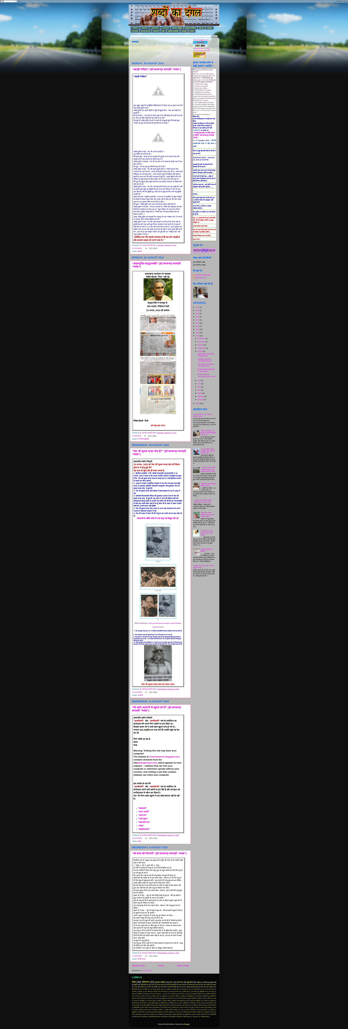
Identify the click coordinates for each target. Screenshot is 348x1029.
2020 (198, 307)
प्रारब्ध (179, 1003)
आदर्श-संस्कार (197, 989)
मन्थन (180, 987)
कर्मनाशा (133, 994)
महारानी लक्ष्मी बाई (212, 1005)
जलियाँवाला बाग (191, 996)
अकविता (168, 989)
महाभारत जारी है (202, 1005)
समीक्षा (198, 982)
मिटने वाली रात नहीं (146, 1007)
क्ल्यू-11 (188, 994)
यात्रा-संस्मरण (182, 984)
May (199, 387)
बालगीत (172, 1005)
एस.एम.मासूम (194, 991)
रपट (170, 982)
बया (203, 1003)
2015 (198, 320)
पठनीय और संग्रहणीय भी (196, 1000)
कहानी (214, 984)
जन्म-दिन (149, 987)
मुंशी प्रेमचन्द (156, 1007)
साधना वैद (146, 1014)
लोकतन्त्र (195, 987)
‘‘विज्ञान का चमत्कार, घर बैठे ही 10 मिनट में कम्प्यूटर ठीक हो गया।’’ (208, 433)
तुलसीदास (163, 998)
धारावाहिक (142, 1000)
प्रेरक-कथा (151, 984)
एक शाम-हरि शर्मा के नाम (174, 991)
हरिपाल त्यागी (137, 1016)
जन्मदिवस (183, 996)
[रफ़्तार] (207, 48)
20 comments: (137, 248)
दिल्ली (199, 998)
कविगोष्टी (140, 994)
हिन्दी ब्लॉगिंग (172, 1016)
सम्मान (202, 987)
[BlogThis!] (151, 248)
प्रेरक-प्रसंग (160, 984)
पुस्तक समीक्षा (160, 982)
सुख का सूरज (168, 1014)
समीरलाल (207, 1012)
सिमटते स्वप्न (154, 1014)
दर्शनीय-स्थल (171, 998)
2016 (198, 317)
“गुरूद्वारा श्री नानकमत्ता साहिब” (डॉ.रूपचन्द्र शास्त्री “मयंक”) (203, 501)
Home (161, 965)
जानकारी (140, 695)
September (202, 348)
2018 (198, 313)
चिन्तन (148, 996)
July (199, 380)
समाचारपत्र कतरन (193, 984)
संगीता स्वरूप (142, 1012)
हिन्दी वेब (180, 1016)
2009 (198, 403)
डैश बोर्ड (201, 28)
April (199, 390)
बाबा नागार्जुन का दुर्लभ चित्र (162, 1005)
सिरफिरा (161, 1014)
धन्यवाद (135, 1000)
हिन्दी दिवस (144, 1016)
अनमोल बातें (175, 989)
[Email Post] (145, 248)
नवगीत (159, 1000)
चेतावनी (213, 140)
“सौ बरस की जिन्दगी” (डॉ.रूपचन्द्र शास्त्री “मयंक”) (159, 853)
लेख (134, 981)
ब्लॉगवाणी (155, 31)
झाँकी (205, 996)
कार (150, 994)
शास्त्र (186, 1009)
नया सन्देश (135, 31)
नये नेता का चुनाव (151, 1000)
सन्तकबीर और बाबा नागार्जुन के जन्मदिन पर (192, 1012)
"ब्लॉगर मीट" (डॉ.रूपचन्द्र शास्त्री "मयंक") (208, 485)
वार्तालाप (141, 1009)
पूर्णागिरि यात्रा (164, 1003)
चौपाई (153, 996)
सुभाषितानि (187, 1014)
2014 (198, 323)
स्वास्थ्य (193, 1014)
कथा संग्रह (211, 991)
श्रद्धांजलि (134, 1012)
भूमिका (194, 1005)
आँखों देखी (143, 984)
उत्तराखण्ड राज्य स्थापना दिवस (160, 991)
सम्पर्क (212, 1012)
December (202, 338)
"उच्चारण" (135, 28)
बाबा (215, 1003)
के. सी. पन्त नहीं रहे (170, 994)
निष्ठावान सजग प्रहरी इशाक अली (180, 1000)
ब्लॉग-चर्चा (185, 1005)
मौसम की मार (175, 1007)
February (201, 396)
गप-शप (136, 987)
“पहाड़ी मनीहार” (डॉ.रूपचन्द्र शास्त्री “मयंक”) (156, 69)
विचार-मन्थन (148, 1009)
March (200, 393)
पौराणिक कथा (142, 959)
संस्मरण (145, 981)
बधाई (198, 1003)
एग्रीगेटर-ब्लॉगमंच (177, 28)
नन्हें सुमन (209, 28)
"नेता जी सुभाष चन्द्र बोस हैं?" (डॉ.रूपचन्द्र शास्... (205, 365)
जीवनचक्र (199, 996)
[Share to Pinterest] (156, 248)
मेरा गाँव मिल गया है (165, 1007)
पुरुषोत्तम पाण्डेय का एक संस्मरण (139, 1003)
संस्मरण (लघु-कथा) (169, 1012)
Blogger (187, 1024)
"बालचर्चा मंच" (155, 28)
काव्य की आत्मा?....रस (159, 994)
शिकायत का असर (195, 1009)
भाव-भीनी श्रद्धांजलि (143, 439)
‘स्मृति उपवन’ (195, 1016)
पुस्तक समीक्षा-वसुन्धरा (154, 1003)
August (200, 351)
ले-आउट (184, 31)
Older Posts (183, 965)
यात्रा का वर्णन (184, 1007)
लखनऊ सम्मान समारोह (206, 1007)
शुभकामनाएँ (213, 982)
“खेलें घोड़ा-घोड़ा (204, 1016)
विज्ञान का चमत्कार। (158, 1009)
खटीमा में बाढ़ (201, 994)
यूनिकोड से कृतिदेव (173, 31)
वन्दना (215, 1007)
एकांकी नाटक (186, 991)
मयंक (163, 31)
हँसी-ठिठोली (213, 1014)
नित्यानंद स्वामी (166, 1000)
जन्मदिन (156, 987)
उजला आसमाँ (147, 991)
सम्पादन (192, 31)
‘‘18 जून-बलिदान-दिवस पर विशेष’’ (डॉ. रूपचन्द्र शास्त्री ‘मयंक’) (208, 451)
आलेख (205, 982)
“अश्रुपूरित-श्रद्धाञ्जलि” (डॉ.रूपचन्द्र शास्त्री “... (205, 360)
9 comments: (137, 436)
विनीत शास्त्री (169, 1009)
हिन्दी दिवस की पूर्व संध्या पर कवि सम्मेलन (158, 1016)
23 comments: (137, 692)
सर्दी (133, 1014)
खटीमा (194, 994)
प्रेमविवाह (186, 1003)
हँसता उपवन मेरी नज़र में (203, 1014)
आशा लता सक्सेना (205, 984)
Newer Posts (138, 965)
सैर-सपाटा (134, 989)
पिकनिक (212, 1000)
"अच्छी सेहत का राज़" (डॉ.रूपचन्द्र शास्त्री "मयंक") (207, 533)
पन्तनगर (206, 1000)
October (201, 345)
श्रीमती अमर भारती (200, 278)
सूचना (139, 841)
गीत (144, 996)
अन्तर (190, 989)
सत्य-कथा (178, 1012)
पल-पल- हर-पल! (145, 31)
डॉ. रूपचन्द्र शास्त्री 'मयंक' (203, 275)
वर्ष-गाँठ (135, 1009)
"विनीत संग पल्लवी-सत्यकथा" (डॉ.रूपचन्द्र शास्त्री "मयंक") (207, 514)
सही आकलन (139, 1014)
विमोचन (176, 1009)
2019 (198, 310)
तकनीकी (149, 998)
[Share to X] (153, 248)
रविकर (196, 1007)
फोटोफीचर (192, 1003)
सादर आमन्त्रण (210, 987)
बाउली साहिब (209, 1003)
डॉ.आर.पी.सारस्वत (141, 998)
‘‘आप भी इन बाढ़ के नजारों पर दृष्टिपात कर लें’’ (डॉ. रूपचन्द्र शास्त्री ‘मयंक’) (208, 469)
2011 (197, 333)
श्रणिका (212, 1009)
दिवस (204, 998)
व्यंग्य (182, 1009)
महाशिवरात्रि (136, 1007)
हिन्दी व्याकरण (187, 1016)
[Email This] (150, 248)
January (201, 399)
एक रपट (180, 982)
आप (203, 989)
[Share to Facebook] (155, 248)
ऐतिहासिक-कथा (203, 991)
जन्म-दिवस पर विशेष (173, 996)
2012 (198, 329)
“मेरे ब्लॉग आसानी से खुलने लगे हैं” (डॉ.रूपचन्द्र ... (206, 370)
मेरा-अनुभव (187, 987)
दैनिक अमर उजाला (212, 998)
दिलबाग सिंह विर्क (192, 998)
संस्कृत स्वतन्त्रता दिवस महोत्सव (154, 1012)
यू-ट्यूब (191, 1007)
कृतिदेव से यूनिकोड (190, 28)
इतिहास (140, 251)
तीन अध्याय (156, 998)
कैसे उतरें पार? (181, 994)
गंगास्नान (138, 996)
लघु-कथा (190, 982)
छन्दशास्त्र (164, 996)
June (200, 384)
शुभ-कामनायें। (205, 1009)
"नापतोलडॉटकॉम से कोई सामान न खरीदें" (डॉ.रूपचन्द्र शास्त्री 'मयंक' (204, 135)
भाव (190, 1005)
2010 (198, 336)
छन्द (158, 996)
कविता (145, 994)
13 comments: (137, 956)
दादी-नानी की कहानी (181, 998)
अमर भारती (165, 28)
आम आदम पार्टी (210, 989)
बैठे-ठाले (178, 1005)
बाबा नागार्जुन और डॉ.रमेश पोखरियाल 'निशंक (144, 1005)
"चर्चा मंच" (145, 28)
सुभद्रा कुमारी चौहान (177, 1014)
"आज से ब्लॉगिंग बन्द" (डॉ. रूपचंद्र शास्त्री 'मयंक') (152, 989)
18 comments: (137, 838)
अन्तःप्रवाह (183, 989)
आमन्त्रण (134, 991)
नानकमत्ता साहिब (172, 987)
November (202, 342)
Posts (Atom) (146, 971)
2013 (198, 326)
